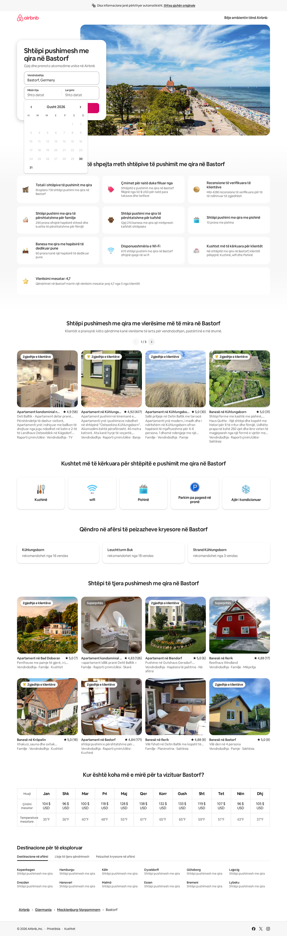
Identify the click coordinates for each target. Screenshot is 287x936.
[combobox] (61, 80)
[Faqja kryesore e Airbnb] (28, 17)
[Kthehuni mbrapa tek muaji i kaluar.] (31, 107)
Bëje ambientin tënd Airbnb (245, 18)
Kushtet (69, 929)
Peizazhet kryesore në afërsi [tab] (115, 856)
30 (81, 159)
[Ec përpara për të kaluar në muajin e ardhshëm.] (80, 107)
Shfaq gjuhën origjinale (179, 5)
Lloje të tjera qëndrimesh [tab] (72, 856)
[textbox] (42, 94)
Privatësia (53, 929)
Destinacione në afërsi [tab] (32, 856)
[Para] (151, 341)
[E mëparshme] (135, 341)
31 (31, 167)
